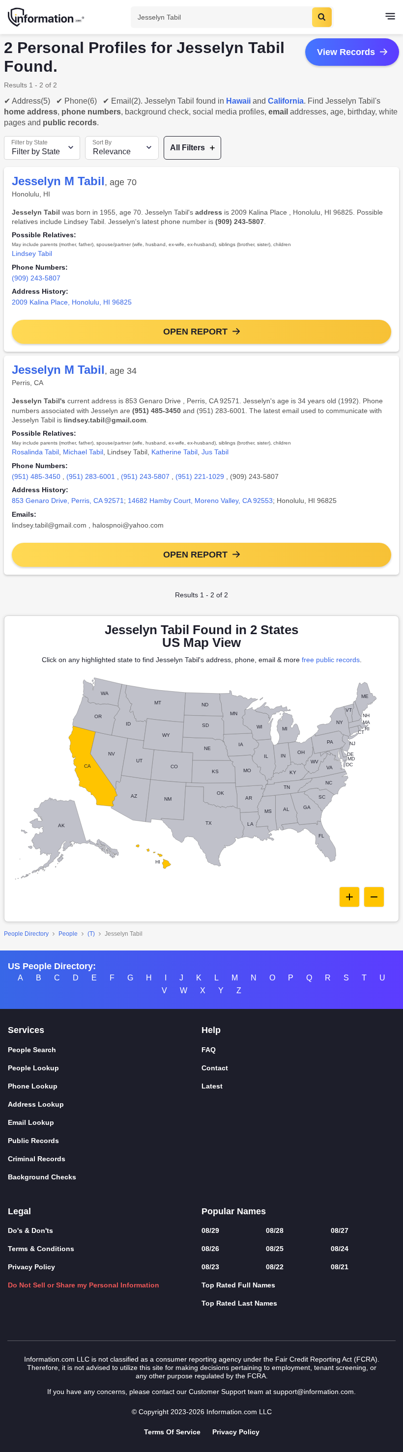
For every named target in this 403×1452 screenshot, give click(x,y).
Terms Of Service (172, 1432)
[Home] (47, 17)
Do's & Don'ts (30, 1230)
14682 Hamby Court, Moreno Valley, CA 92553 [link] (200, 500)
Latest (212, 1086)
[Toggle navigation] (390, 17)
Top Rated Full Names (238, 1285)
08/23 (210, 1267)
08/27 (339, 1230)
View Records (346, 52)
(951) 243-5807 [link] (145, 476)
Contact (215, 1068)
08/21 (339, 1267)
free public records (331, 660)
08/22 (275, 1267)
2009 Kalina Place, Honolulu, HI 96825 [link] (72, 302)
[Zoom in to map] (349, 897)
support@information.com (313, 1392)
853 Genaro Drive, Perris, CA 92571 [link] (68, 500)
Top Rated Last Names (239, 1303)
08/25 (275, 1249)
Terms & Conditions (41, 1249)
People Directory (26, 933)
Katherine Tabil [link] (174, 452)
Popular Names (234, 1211)
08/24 (339, 1249)
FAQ (209, 1050)
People (68, 933)
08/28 (275, 1230)
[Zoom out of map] (374, 897)
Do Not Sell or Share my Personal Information (83, 1285)
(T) (91, 933)
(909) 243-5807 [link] (36, 278)
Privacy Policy (31, 1267)
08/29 (210, 1230)
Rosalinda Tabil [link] (35, 452)
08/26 (210, 1249)
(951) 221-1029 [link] (199, 476)
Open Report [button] (195, 331)
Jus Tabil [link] (215, 452)
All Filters (187, 147)
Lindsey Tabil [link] (32, 253)
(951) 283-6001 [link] (90, 476)
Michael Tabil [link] (83, 452)
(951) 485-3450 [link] (36, 476)
